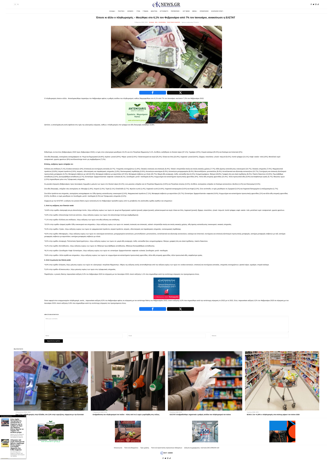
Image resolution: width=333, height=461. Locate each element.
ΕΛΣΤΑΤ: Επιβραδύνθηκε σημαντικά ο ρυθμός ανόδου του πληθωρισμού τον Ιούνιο (200, 414)
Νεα (156, 22)
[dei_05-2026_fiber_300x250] (282, 431)
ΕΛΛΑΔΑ (151, 22)
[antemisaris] (166, 112)
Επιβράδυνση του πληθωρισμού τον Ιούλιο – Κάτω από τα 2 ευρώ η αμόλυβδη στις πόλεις (126, 414)
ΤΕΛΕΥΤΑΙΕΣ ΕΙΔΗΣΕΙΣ (173, 22)
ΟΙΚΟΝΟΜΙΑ (162, 22)
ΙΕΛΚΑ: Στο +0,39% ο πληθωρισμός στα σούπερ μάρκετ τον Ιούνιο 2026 (273, 414)
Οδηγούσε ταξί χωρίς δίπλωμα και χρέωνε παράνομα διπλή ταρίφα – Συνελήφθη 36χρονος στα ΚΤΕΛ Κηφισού (17, 445)
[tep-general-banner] (166, 288)
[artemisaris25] (51, 431)
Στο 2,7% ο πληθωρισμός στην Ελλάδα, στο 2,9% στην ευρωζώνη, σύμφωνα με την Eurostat (50, 414)
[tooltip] (311, 4)
